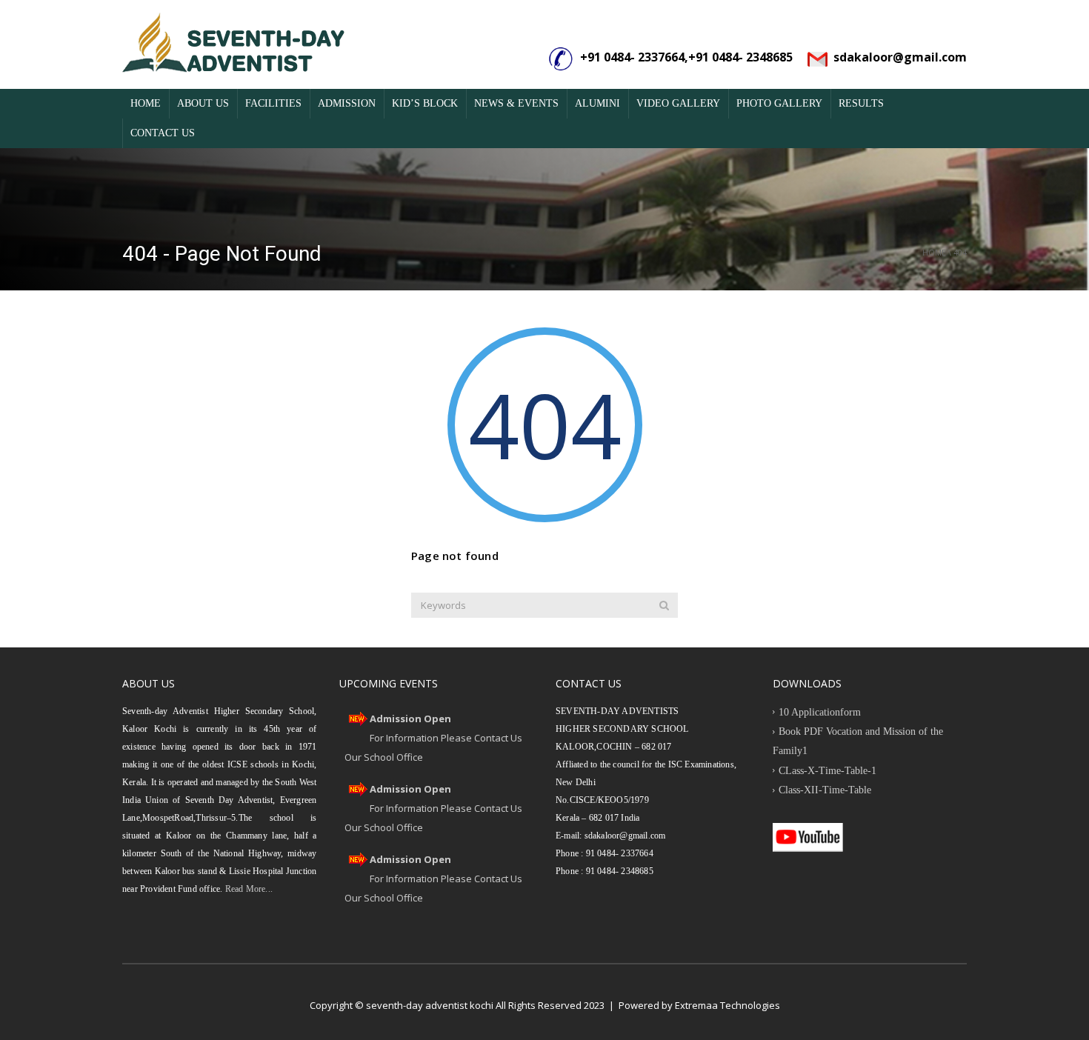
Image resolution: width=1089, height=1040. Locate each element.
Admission (347, 103)
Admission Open (410, 718)
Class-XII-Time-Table (825, 790)
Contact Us (162, 133)
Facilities (273, 103)
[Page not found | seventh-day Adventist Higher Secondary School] (233, 44)
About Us (203, 103)
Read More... (247, 889)
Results (861, 103)
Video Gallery (678, 103)
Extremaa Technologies (727, 1005)
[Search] (664, 605)
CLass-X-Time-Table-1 (827, 770)
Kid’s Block (425, 103)
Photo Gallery (779, 103)
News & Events (516, 103)
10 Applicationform (820, 712)
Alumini (597, 103)
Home (145, 103)
